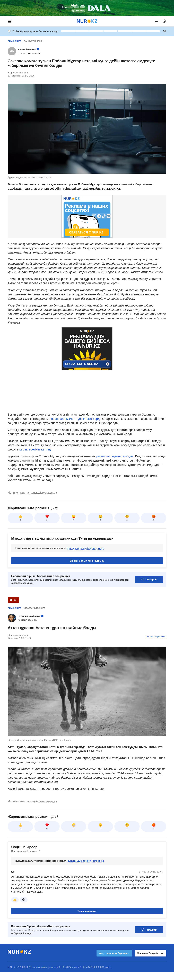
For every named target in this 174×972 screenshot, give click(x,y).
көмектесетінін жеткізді (35, 449)
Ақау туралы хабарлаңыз (114, 953)
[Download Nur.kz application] (87, 8)
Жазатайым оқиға (34, 608)
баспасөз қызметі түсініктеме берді (75, 418)
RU (156, 21)
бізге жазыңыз (48, 492)
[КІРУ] (164, 21)
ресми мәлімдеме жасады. (115, 456)
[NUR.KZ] (87, 21)
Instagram (151, 579)
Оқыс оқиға (14, 41)
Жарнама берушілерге (150, 953)
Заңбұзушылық (33, 41)
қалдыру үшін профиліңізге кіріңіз (85, 548)
